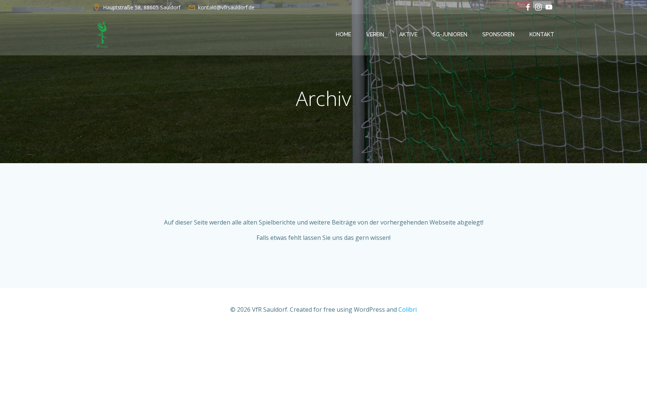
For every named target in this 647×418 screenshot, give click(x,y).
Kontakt (541, 34)
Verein (375, 34)
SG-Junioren (449, 34)
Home (343, 34)
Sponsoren (498, 34)
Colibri (407, 309)
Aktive (408, 34)
